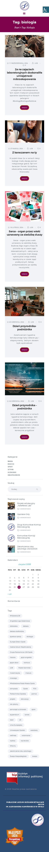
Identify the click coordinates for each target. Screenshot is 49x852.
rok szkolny (14, 704)
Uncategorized (14, 475)
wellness (13, 735)
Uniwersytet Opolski (17, 730)
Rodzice (11, 464)
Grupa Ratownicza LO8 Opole (21, 652)
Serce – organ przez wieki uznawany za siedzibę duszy (24, 233)
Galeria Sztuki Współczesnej (20, 647)
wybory (12, 741)
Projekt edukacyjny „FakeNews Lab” (26, 504)
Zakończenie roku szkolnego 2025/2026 (27, 547)
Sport (10, 467)
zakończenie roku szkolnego (20, 751)
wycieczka (25, 741)
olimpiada (14, 689)
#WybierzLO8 (15, 616)
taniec (27, 715)
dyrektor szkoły (15, 637)
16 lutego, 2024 (16, 227)
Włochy (13, 746)
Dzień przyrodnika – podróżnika (24, 407)
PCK (34, 689)
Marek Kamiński (24, 668)
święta (34, 756)
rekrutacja (24, 699)
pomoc (34, 694)
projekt (12, 699)
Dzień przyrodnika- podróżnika (24, 328)
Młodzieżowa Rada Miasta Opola (22, 683)
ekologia (30, 637)
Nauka (10, 461)
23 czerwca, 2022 (16, 322)
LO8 (36, 63)
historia (12, 657)
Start (16, 28)
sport (33, 709)
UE (20, 720)
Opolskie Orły (23, 514)
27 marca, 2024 (16, 149)
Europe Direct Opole (17, 642)
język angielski (26, 657)
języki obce (14, 663)
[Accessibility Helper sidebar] (46, 10)
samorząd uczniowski (18, 709)
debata (25, 626)
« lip (10, 594)
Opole (25, 689)
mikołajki (13, 678)
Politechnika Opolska (18, 694)
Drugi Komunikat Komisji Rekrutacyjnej (29, 526)
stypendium (14, 715)
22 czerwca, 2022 (16, 401)
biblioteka (14, 626)
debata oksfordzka (17, 631)
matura (28, 673)
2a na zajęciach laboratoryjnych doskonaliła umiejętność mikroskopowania (24, 74)
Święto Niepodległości (18, 756)
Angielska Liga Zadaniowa (20, 621)
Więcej (24, 108)
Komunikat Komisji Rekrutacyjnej (26, 536)
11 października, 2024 (18, 63)
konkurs (27, 663)
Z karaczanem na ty (24, 152)
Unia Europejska (16, 725)
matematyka (15, 673)
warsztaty (34, 730)
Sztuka (11, 469)
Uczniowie (12, 472)
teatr (12, 720)
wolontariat (26, 735)
